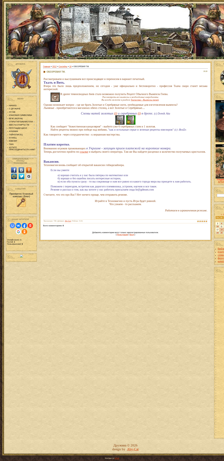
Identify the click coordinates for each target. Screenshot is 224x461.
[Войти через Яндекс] (30, 225)
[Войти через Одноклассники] (24, 231)
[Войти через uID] (12, 225)
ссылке (84, 151)
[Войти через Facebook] (24, 225)
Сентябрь (63, 66)
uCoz (117, 458)
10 (217, 226)
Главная (9, 56)
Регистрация (21, 56)
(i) (115, 113)
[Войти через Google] (18, 232)
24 (217, 233)
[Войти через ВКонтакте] (18, 225)
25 (221, 233)
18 (70, 66)
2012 (54, 66)
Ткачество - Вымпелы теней (145, 100)
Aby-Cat (68, 221)
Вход (30, 56)
